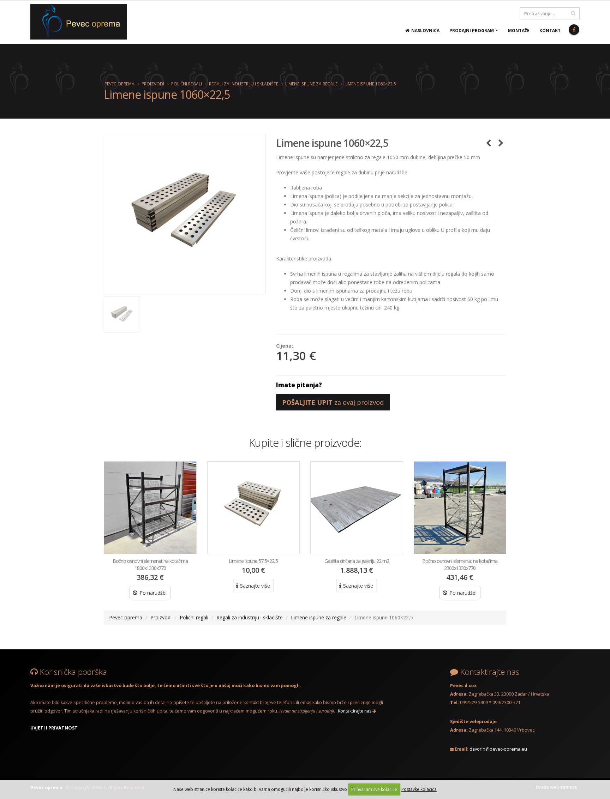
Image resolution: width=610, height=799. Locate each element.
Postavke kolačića (419, 789)
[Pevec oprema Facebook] (574, 29)
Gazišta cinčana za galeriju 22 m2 (356, 561)
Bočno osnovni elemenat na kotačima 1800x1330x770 (150, 564)
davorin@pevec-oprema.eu (498, 749)
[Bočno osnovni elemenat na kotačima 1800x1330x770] (150, 508)
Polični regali (186, 83)
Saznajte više (254, 585)
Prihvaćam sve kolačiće (374, 789)
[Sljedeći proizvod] (500, 143)
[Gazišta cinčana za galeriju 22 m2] (357, 508)
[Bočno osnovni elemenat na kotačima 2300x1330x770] (460, 508)
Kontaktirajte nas (355, 711)
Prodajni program (471, 31)
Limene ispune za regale (311, 83)
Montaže (519, 31)
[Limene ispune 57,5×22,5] (254, 508)
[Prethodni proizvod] (488, 143)
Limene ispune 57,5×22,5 (253, 561)
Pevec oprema (119, 83)
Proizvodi (153, 83)
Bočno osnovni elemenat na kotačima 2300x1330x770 (459, 564)
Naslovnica (424, 31)
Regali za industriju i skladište (243, 83)
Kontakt (550, 31)
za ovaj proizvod (333, 402)
